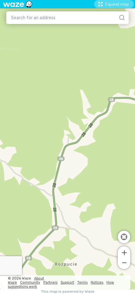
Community (30, 282)
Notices (97, 282)
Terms (82, 282)
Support (67, 282)
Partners (50, 282)
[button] (124, 252)
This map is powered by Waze (67, 292)
